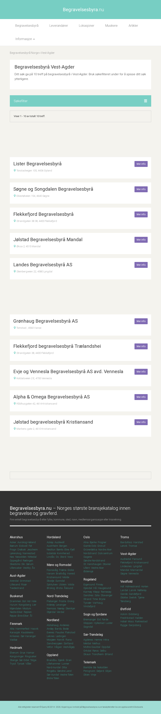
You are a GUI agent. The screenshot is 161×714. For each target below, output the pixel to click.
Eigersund (89, 584)
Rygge (123, 625)
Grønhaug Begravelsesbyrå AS (45, 321)
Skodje (50, 580)
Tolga (33, 660)
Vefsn (50, 646)
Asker (13, 542)
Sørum (29, 564)
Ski (23, 564)
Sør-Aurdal (53, 674)
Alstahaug (53, 625)
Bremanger (89, 619)
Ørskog (51, 588)
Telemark (89, 662)
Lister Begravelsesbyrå (37, 164)
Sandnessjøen (54, 643)
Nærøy (60, 608)
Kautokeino (27, 632)
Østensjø (88, 571)
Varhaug (98, 602)
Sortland (68, 643)
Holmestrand (132, 586)
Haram (51, 573)
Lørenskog (15, 553)
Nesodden (21, 556)
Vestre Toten (66, 674)
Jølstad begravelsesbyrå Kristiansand (53, 422)
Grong (70, 601)
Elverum (14, 652)
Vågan (58, 646)
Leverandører (58, 25)
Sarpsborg (135, 625)
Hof (122, 586)
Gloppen (88, 623)
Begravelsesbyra (83, 9)
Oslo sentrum (105, 553)
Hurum (13, 604)
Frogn (13, 549)
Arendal (14, 580)
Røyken (28, 612)
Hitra (106, 639)
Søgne (123, 573)
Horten (144, 586)
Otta (64, 667)
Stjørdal (51, 612)
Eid (99, 619)
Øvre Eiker (23, 615)
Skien (86, 674)
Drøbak (21, 549)
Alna (86, 542)
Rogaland (89, 579)
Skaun (87, 654)
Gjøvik (61, 660)
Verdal (60, 612)
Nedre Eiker (16, 612)
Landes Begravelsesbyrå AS (42, 264)
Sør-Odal (24, 660)
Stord (63, 556)
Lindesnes (126, 566)
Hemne (98, 639)
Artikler (133, 25)
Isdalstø (51, 553)
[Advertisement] (80, 139)
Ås (33, 567)
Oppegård (16, 560)
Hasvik (34, 628)
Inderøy (51, 604)
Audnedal (125, 558)
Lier (34, 604)
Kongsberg (25, 604)
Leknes (51, 636)
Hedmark (16, 648)
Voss (70, 556)
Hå (95, 588)
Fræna (62, 569)
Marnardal (136, 569)
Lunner (65, 663)
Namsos (51, 608)
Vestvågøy (69, 646)
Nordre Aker (105, 549)
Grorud (101, 545)
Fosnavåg (52, 569)
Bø (94, 667)
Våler (28, 663)
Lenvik (123, 545)
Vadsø (13, 639)
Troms (124, 537)
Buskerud (16, 596)
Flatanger (52, 601)
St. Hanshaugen (92, 564)
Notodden (102, 667)
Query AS (45, 707)
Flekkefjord (126, 562)
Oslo (86, 537)
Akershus (16, 537)
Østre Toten (53, 678)
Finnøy (99, 584)
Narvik (60, 639)
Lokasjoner (86, 25)
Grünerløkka (90, 549)
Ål (31, 615)
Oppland (52, 655)
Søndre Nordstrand (94, 560)
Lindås (51, 556)
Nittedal (32, 556)
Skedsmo (15, 564)
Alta (12, 628)
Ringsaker (31, 656)
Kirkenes (14, 636)
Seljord (100, 670)
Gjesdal (87, 588)
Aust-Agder (18, 576)
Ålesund (68, 588)
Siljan (108, 670)
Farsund (137, 558)
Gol (24, 601)
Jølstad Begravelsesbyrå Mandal (47, 239)
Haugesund (104, 588)
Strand (87, 599)
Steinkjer (70, 608)
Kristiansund (54, 577)
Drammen (15, 601)
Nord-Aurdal (54, 667)
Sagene (87, 556)
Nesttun (51, 549)
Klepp (96, 591)
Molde (65, 577)
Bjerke (93, 542)
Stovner (107, 564)
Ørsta (59, 588)
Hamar (30, 652)
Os (57, 556)
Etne (66, 549)
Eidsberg (134, 614)
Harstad (138, 542)
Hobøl (123, 621)
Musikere (111, 25)
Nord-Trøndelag (57, 596)
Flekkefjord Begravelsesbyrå (43, 214)
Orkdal (87, 650)
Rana (69, 639)
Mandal (124, 569)
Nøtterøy (141, 590)
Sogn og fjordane (95, 614)
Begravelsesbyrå (26, 25)
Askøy (50, 542)
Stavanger (107, 595)
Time (95, 599)
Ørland (109, 654)
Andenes (64, 625)
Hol (28, 601)
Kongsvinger (17, 656)
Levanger (61, 604)
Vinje (93, 674)
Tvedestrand (17, 588)
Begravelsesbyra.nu (91, 707)
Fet (30, 545)
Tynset (20, 663)
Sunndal (60, 580)
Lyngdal (137, 566)
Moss (131, 621)
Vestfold (126, 581)
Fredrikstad (127, 617)
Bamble (87, 667)
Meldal (87, 643)
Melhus (96, 643)
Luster (109, 623)
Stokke (124, 597)
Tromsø (133, 545)
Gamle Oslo (89, 545)
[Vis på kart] (14, 170)
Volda (71, 584)
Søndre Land (64, 670)
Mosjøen (51, 639)
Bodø (66, 628)
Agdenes (88, 639)
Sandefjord (135, 593)
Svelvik (133, 597)
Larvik (132, 590)
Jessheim (32, 549)
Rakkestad (141, 621)
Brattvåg (61, 573)
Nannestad (29, 553)
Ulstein (63, 584)
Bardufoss (126, 542)
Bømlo (60, 549)
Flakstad (70, 632)
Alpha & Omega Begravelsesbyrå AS (51, 397)
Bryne (102, 599)
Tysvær (87, 602)
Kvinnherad (63, 553)
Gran (68, 660)
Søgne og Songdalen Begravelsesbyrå (53, 189)
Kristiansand (141, 562)
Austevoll (59, 542)
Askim (123, 614)
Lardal (124, 590)
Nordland (53, 620)
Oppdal (106, 646)
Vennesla (133, 573)
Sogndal (88, 626)
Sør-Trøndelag (93, 634)
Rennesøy (106, 591)
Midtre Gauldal (91, 646)
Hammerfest (22, 628)
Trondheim (98, 654)
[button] (145, 101)
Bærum (14, 545)
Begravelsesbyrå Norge (24, 52)
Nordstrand (90, 553)
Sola (97, 595)
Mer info (141, 164)
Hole (34, 601)
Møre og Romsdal (59, 565)
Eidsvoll (23, 545)
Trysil (13, 663)
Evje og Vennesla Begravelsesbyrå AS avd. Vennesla (68, 371)
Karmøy (87, 591)
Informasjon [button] (24, 39)
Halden (139, 617)
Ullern (86, 567)
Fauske (60, 632)
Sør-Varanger (28, 636)
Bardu (58, 628)
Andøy (50, 628)
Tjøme (141, 597)
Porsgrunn (89, 670)
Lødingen (61, 636)
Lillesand (15, 584)
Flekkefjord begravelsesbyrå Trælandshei (60, 346)
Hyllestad (99, 623)
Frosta (62, 601)
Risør (24, 584)
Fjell (72, 549)
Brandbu (52, 660)
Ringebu (51, 670)
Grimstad (25, 580)
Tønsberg (125, 601)
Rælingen (28, 560)
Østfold (125, 609)
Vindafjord (89, 606)
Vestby (27, 567)
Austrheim (52, 545)
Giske (71, 569)
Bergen (63, 545)
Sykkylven (52, 584)
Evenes (50, 632)
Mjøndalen (15, 608)
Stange (14, 660)
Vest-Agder (128, 554)
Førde (105, 619)
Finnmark (16, 624)
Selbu (103, 650)
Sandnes (88, 595)
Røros (95, 650)
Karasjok (15, 632)
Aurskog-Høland (26, 542)
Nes (12, 556)
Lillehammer (53, 663)
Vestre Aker (97, 567)
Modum (27, 608)
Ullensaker (16, 567)
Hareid (71, 573)
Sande (124, 593)
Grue (22, 652)
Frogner (102, 542)
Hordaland (54, 537)
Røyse (13, 615)
